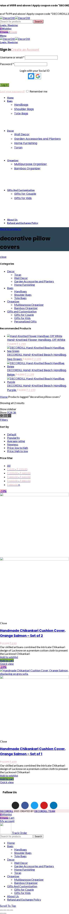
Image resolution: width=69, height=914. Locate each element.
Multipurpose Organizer (29, 304)
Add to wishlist (9, 657)
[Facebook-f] (25, 805)
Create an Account (25, 49)
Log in (4, 85)
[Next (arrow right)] (4, 913)
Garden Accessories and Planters (34, 281)
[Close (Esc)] (1, 910)
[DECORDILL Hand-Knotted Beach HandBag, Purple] (38, 381)
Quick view (7, 663)
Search (38, 21)
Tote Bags (20, 298)
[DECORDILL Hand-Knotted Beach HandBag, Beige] (38, 366)
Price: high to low (17, 451)
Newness (12, 444)
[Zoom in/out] (11, 910)
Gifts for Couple (24, 314)
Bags (10, 288)
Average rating (16, 441)
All (8, 465)
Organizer (13, 301)
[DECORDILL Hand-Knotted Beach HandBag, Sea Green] (38, 351)
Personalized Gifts (25, 321)
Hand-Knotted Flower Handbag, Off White (36, 340)
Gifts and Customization (22, 311)
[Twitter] (34, 805)
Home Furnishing (24, 284)
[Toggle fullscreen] (8, 910)
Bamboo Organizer (26, 308)
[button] (7, 660)
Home (4, 396)
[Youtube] (44, 805)
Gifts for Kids (22, 318)
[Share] (4, 910)
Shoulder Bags (22, 294)
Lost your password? (12, 91)
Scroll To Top (8, 905)
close (3, 256)
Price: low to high (17, 447)
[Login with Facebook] (31, 76)
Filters (4, 419)
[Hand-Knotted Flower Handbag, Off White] (34, 336)
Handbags (20, 291)
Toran (17, 274)
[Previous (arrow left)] (1, 913)
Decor (11, 271)
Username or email (12, 57)
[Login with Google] (38, 76)
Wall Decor (21, 278)
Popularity (13, 437)
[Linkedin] (53, 805)
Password (7, 64)
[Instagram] (15, 805)
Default (11, 434)
